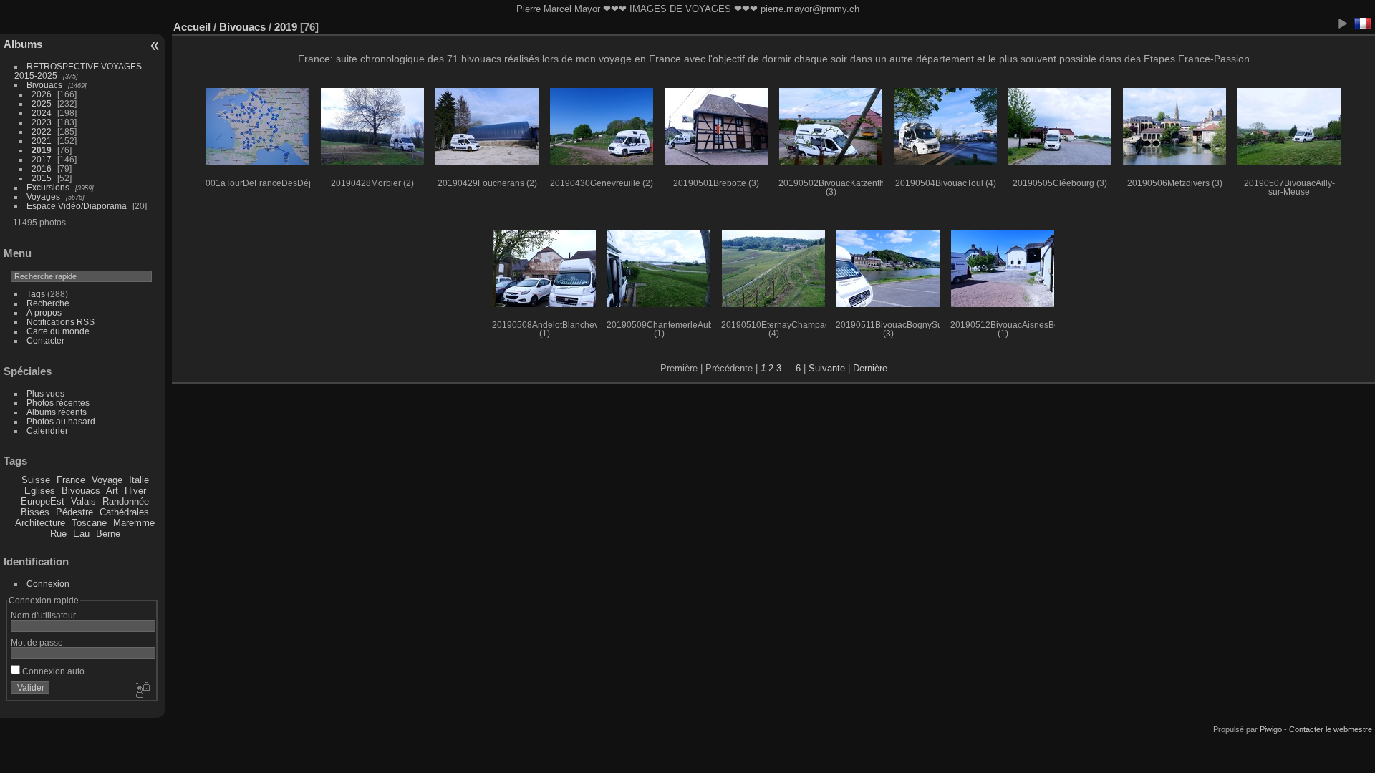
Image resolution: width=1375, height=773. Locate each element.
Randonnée (125, 501)
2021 (42, 140)
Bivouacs (44, 84)
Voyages (43, 196)
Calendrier (47, 430)
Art (112, 490)
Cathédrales (124, 512)
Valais (83, 501)
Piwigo (1271, 729)
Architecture (40, 522)
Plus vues (45, 393)
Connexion (47, 583)
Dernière (870, 368)
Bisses (35, 512)
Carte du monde (58, 331)
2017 (42, 159)
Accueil (192, 27)
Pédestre (74, 512)
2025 (42, 103)
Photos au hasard (60, 421)
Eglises (39, 490)
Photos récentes (58, 402)
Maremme (134, 522)
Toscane (89, 522)
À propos (44, 312)
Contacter (45, 340)
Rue (58, 533)
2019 (42, 150)
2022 (42, 131)
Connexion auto (52, 671)
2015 (42, 178)
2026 (42, 94)
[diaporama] (1342, 23)
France (71, 480)
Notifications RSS (60, 321)
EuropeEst (42, 501)
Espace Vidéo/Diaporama (76, 205)
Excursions (47, 187)
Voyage (107, 480)
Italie (139, 480)
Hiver (135, 490)
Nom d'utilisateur (43, 615)
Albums (23, 44)
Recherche (47, 303)
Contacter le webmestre (1330, 729)
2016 (42, 168)
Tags (35, 293)
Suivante (827, 368)
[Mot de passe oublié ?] (141, 690)
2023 (42, 122)
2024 (42, 112)
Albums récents (56, 412)
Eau (81, 533)
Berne (108, 533)
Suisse (35, 480)
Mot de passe (37, 642)
